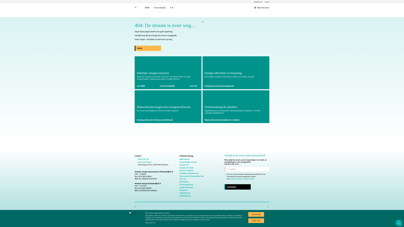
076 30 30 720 (143, 159)
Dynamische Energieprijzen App (192, 176)
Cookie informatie (186, 187)
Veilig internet (185, 193)
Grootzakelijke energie (188, 162)
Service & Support (186, 171)
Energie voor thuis (186, 168)
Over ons (183, 179)
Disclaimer (184, 190)
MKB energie (184, 159)
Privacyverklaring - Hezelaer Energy (242, 179)
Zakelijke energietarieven (189, 173)
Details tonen (149, 223)
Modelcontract (185, 196)
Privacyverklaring (186, 185)
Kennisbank (184, 182)
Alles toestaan (256, 214)
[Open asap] (399, 223)
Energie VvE (184, 165)
